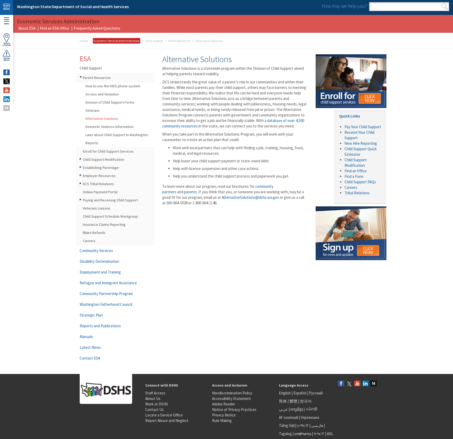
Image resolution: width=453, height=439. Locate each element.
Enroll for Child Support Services (108, 151)
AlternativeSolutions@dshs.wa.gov (250, 197)
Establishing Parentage (101, 167)
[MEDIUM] (6, 108)
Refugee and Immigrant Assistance (108, 282)
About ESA (26, 28)
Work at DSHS (156, 403)
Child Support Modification (103, 159)
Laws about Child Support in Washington (116, 134)
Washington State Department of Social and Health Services (73, 6)
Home (84, 41)
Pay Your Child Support (362, 126)
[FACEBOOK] (6, 72)
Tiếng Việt (287, 425)
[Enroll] (351, 80)
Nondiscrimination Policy (232, 392)
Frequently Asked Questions (97, 28)
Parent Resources (179, 41)
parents (190, 191)
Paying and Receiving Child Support (110, 200)
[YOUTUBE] (6, 90)
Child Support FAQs (360, 181)
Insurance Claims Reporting (104, 224)
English (285, 392)
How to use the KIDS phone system (112, 86)
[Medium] (373, 383)
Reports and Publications (100, 325)
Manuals (86, 336)
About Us (152, 398)
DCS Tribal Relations (98, 183)
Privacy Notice (224, 415)
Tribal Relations (357, 192)
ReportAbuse (6, 59)
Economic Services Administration (116, 41)
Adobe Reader (223, 403)
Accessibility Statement (231, 398)
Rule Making (222, 420)
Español (299, 392)
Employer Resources (99, 175)
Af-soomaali (288, 417)
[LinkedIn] (365, 383)
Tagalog (285, 433)
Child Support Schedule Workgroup (110, 216)
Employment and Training (100, 272)
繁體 (293, 401)
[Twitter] (349, 383)
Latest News (90, 347)
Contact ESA (90, 358)
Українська (310, 417)
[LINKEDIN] (6, 99)
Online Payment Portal (100, 192)
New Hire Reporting (360, 143)
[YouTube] (357, 383)
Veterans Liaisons (96, 208)
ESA (85, 58)
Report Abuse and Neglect (166, 420)
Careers (89, 240)
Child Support (154, 41)
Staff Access (155, 392)
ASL (330, 433)
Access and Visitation (102, 94)
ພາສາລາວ (302, 433)
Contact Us (154, 409)
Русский (316, 392)
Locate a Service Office (164, 415)
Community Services (96, 250)
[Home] (6, 7)
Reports (91, 143)
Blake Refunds (94, 232)
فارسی (316, 425)
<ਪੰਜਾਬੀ (311, 409)
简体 (283, 401)
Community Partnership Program (106, 293)
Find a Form (353, 176)
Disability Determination (99, 261)
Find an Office (355, 170)
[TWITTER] (6, 81)
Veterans (92, 110)
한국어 (306, 401)
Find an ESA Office (54, 28)
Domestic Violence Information (109, 126)
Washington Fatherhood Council (106, 304)
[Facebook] (341, 383)
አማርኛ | (303, 425)
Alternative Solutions (101, 118)
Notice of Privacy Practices (234, 409)
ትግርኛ (319, 433)
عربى (283, 409)
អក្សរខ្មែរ (296, 409)
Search (444, 6)
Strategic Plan (91, 315)
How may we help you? (344, 6)
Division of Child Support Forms (109, 102)
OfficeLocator (6, 44)
